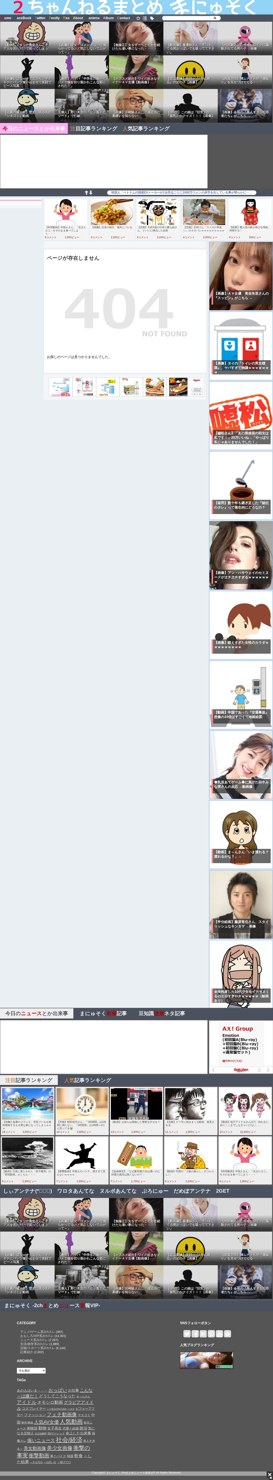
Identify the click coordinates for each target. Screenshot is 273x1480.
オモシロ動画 (50, 1402)
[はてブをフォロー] (203, 1335)
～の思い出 (50, 1462)
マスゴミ (84, 1415)
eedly (54, 18)
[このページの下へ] (91, 193)
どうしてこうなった (57, 1396)
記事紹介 (26, 1352)
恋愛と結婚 (71, 1428)
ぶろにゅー (155, 1191)
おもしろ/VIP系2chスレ (37, 1336)
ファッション (35, 1415)
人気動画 (71, 1421)
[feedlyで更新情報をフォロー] (227, 1335)
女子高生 (54, 1428)
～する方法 (36, 1462)
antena (93, 18)
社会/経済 (69, 1439)
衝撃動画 (39, 1455)
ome (6, 18)
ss (66, 18)
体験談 (32, 1428)
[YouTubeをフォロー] (219, 1335)
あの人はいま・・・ (32, 1390)
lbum (108, 18)
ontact (123, 18)
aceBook (23, 18)
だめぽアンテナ (192, 1191)
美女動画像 (35, 1448)
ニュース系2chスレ (34, 1340)
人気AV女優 (46, 1422)
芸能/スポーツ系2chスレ (37, 1348)
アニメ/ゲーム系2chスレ (37, 1332)
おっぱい (57, 1390)
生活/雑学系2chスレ (34, 1344)
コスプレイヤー (34, 1408)
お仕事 (73, 1390)
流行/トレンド (56, 1433)
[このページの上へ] (86, 193)
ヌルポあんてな (118, 1191)
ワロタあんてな (75, 1191)
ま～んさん (83, 1396)
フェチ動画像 (62, 1414)
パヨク (71, 1409)
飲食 (78, 1455)
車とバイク (58, 1456)
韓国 (70, 1456)
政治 (83, 1428)
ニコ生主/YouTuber (57, 1409)
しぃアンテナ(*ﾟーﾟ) (27, 1191)
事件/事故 (27, 1422)
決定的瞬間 (40, 1433)
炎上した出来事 (78, 1433)
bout (78, 18)
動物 (42, 1428)
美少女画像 (60, 1448)
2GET (222, 1191)
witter (40, 18)
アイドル (26, 1402)
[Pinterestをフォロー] (211, 1335)
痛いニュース (41, 1440)
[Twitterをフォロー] (186, 1335)
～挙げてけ (64, 1462)
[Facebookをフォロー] (195, 1335)
